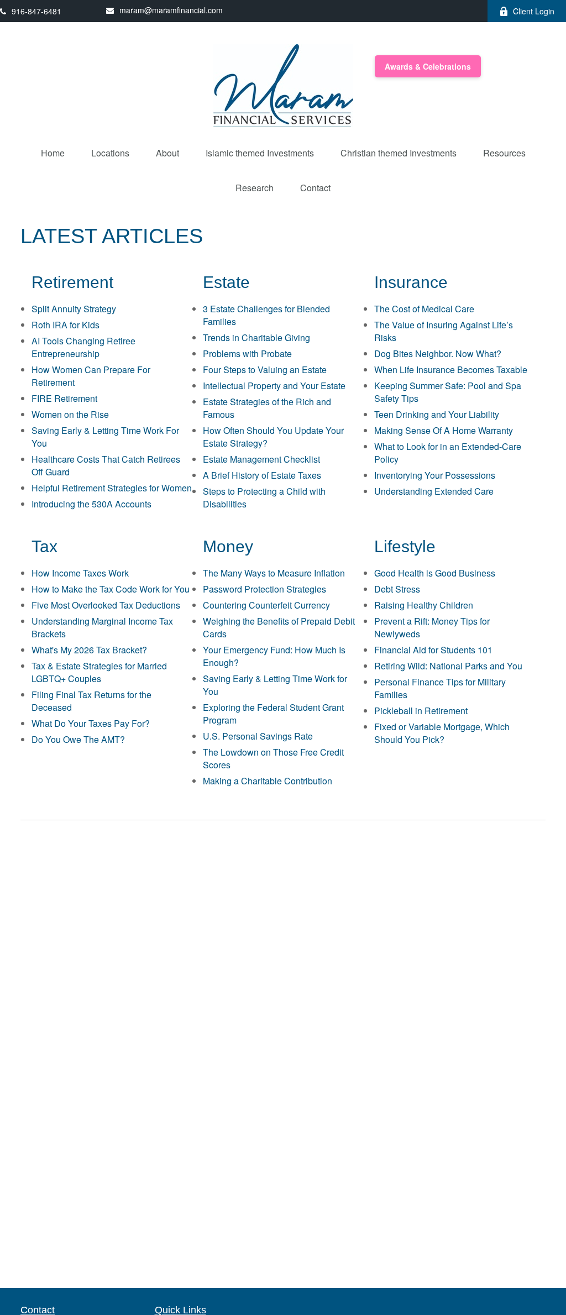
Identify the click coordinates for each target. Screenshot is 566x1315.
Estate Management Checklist (261, 459)
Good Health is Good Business (434, 573)
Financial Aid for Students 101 (433, 649)
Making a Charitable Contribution (267, 780)
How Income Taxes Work (80, 573)
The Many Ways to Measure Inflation (274, 573)
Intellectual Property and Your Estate (274, 385)
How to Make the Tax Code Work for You (111, 589)
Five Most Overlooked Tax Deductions (106, 605)
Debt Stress (397, 589)
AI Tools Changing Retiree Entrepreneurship (83, 347)
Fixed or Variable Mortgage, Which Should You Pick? (442, 733)
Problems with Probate (247, 353)
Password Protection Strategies (264, 589)
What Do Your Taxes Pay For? (91, 723)
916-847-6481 (36, 11)
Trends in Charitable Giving (256, 337)
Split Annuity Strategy (74, 308)
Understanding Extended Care (434, 491)
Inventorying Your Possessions (434, 475)
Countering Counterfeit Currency (266, 605)
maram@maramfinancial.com (171, 9)
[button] (53, 152)
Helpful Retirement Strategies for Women (112, 487)
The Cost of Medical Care (424, 308)
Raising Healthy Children (423, 605)
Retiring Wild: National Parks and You (448, 665)
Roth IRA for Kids (65, 324)
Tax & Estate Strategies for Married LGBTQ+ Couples (99, 672)
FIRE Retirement (64, 398)
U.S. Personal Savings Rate (258, 736)
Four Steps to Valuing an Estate (265, 369)
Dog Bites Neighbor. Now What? (437, 353)
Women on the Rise (70, 414)
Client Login (533, 11)
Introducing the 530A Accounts (91, 503)
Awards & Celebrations (428, 66)
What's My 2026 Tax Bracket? (89, 649)
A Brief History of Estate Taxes (262, 475)
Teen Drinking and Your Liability (436, 414)
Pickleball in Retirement (421, 710)
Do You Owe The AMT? (78, 739)
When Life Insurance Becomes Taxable (450, 369)
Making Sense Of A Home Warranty (443, 430)
